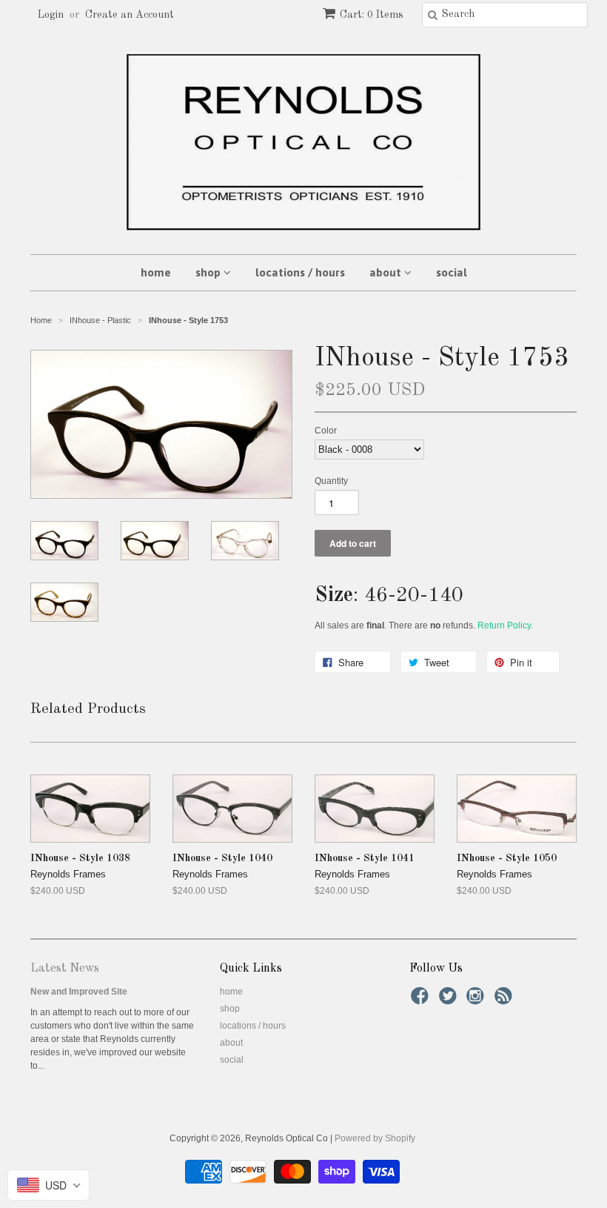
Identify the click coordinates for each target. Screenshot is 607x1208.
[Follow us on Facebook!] (422, 1000)
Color (326, 430)
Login (51, 15)
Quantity (331, 481)
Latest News (64, 969)
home (156, 272)
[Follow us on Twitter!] (450, 1000)
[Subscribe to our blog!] (505, 1000)
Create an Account (129, 15)
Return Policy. (505, 625)
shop (209, 272)
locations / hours (300, 272)
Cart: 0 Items (371, 15)
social (451, 272)
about (386, 272)
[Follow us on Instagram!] (477, 1000)
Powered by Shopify (375, 1138)
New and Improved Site (78, 991)
